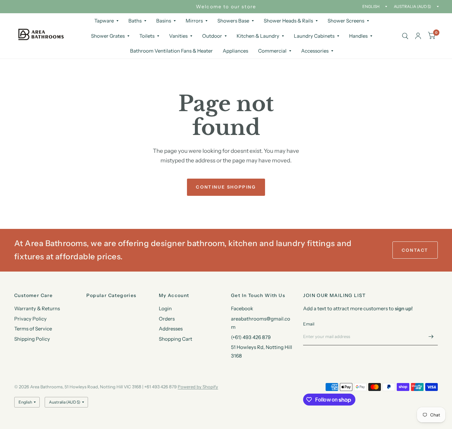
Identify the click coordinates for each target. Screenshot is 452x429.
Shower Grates (108, 36)
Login (165, 308)
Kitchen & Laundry (258, 36)
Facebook (242, 308)
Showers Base (233, 21)
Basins (163, 21)
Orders (167, 319)
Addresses (171, 328)
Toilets (147, 36)
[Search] (405, 36)
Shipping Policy (32, 339)
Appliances (235, 51)
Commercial (272, 51)
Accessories (315, 51)
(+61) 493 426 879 (251, 337)
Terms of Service (33, 328)
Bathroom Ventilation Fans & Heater (171, 51)
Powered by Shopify (198, 386)
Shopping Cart (175, 339)
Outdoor (212, 36)
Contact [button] (415, 250)
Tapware (104, 21)
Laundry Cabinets (314, 36)
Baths (135, 21)
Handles (358, 36)
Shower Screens (346, 21)
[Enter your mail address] (431, 336)
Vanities (178, 36)
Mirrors (194, 21)
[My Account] (418, 36)
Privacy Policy (30, 319)
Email (308, 323)
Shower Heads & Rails (288, 21)
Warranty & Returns (37, 308)
